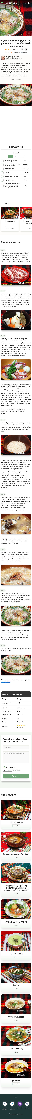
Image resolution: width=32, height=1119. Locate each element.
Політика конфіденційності (16, 1114)
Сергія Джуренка (11, 3)
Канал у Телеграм (12, 1108)
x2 (16, 156)
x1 (10, 156)
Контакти (27, 1108)
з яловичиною (5, 682)
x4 (21, 156)
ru (25, 3)
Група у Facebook (4, 1108)
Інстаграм (19, 1108)
